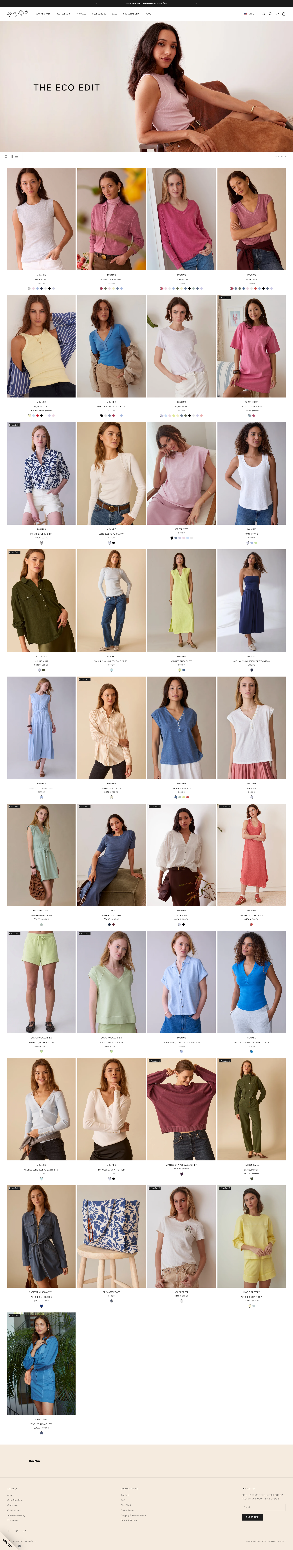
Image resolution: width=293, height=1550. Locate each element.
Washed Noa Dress (251, 407)
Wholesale (12, 1520)
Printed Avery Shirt (41, 534)
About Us (12, 1489)
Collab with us (14, 1510)
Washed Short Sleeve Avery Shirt (181, 1043)
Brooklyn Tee (181, 407)
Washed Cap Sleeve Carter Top (251, 1043)
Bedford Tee (181, 529)
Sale (114, 14)
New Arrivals (43, 14)
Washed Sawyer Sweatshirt (181, 1165)
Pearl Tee (251, 279)
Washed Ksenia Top (251, 1297)
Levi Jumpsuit (251, 1170)
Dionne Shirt (41, 661)
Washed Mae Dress (41, 1297)
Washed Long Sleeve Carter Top (41, 1170)
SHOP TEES (172, 3)
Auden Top (181, 915)
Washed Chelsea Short (41, 1043)
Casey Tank (251, 534)
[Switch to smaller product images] (11, 156)
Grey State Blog (14, 1500)
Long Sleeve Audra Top (111, 534)
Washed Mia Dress (111, 915)
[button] (9, 1541)
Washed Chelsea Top (111, 1043)
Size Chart (126, 1505)
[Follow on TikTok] (24, 1531)
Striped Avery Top (111, 788)
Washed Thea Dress (181, 661)
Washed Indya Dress (41, 1424)
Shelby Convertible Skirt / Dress (251, 661)
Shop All (81, 14)
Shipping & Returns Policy (133, 1515)
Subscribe (252, 1517)
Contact (125, 1495)
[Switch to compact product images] (16, 156)
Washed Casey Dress (251, 915)
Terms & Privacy (129, 1520)
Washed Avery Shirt (111, 279)
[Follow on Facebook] (8, 1531)
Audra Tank (41, 279)
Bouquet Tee (181, 1292)
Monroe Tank (41, 407)
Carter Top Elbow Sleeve (111, 407)
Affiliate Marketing (16, 1515)
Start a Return (127, 1510)
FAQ (123, 1500)
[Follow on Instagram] (16, 1531)
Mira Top (251, 788)
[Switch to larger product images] (6, 156)
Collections (99, 14)
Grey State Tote (111, 1292)
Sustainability (131, 14)
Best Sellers (63, 14)
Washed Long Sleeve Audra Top (111, 661)
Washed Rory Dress (41, 915)
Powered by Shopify (275, 1541)
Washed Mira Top (181, 788)
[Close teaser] (19, 1546)
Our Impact (12, 1505)
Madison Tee (181, 279)
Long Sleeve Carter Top (111, 1170)
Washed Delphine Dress (41, 788)
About (149, 14)
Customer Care (129, 1489)
